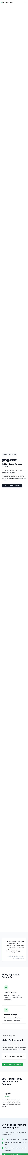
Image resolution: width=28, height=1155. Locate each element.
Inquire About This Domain (12, 1064)
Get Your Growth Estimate (12, 485)
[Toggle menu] (25, 2)
